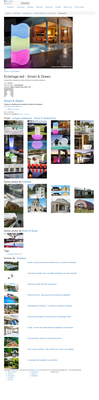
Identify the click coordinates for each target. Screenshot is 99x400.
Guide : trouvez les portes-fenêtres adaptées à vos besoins (50, 327)
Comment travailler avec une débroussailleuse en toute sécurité (52, 273)
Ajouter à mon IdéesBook (12, 71)
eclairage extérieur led (15, 254)
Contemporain (27, 13)
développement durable (35, 370)
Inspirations (16, 13)
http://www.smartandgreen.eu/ (13, 106)
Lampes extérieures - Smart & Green (44, 13)
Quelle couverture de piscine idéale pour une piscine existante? (52, 262)
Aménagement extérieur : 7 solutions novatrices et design (50, 305)
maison (50, 370)
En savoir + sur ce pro (23, 114)
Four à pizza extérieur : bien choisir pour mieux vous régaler (51, 349)
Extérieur (26, 181)
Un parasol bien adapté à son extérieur (43, 360)
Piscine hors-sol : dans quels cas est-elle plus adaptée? (49, 295)
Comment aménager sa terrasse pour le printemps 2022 (49, 316)
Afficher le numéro (13, 109)
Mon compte (9, 1)
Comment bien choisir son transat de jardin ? (45, 338)
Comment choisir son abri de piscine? (42, 284)
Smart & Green (13, 101)
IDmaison (8, 13)
